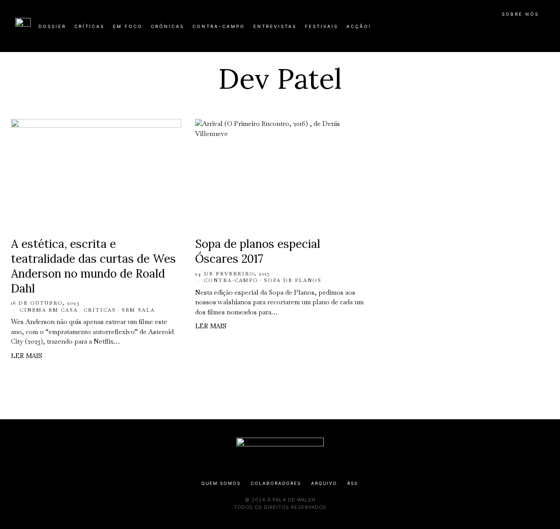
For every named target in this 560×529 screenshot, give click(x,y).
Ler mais (26, 356)
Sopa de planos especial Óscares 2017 (257, 251)
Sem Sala (138, 310)
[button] (540, 31)
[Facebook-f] (460, 30)
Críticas (100, 310)
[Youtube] (516, 30)
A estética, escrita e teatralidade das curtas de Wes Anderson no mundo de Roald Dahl (93, 266)
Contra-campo (231, 280)
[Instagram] (488, 30)
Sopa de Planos (293, 280)
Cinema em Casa (49, 310)
